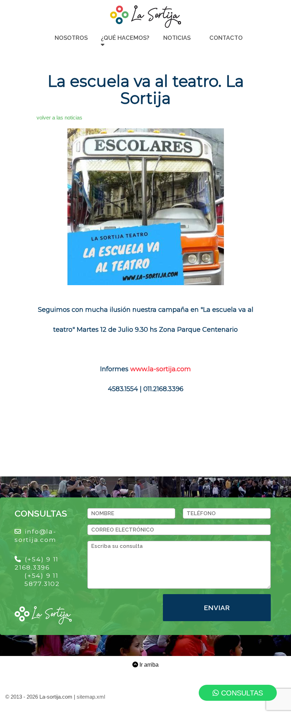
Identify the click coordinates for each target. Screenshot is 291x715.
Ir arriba (148, 664)
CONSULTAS (241, 693)
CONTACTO (226, 37)
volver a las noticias (59, 118)
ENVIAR (217, 608)
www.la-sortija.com (160, 369)
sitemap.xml (91, 697)
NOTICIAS (177, 37)
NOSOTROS (71, 37)
